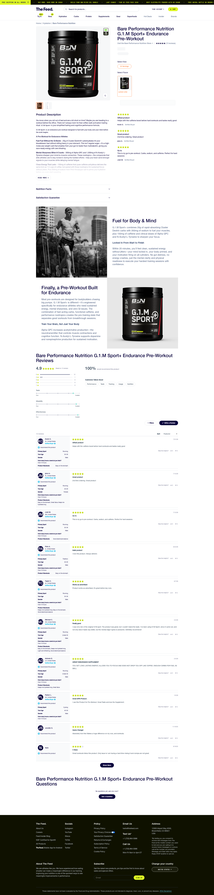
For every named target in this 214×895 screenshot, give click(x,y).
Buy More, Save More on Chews (37, 2)
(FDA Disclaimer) (166, 891)
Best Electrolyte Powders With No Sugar (150, 2)
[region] (107, 2)
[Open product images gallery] (105, 95)
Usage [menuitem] (121, 384)
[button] (165, 43)
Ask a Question (108, 797)
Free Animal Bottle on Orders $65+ (189, 2)
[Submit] (66, 9)
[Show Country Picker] (28, 2)
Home (38, 23)
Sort (159, 434)
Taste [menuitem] (102, 384)
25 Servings (124, 66)
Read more (42, 178)
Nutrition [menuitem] (130, 384)
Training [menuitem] (111, 384)
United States (164, 869)
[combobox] (101, 9)
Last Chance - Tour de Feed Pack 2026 (109, 2)
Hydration (47, 23)
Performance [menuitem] (91, 384)
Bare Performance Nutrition (64, 23)
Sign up (139, 878)
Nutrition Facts (43, 189)
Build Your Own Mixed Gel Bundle (71, 2)
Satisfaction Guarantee (48, 197)
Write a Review (171, 423)
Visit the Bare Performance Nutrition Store (134, 43)
